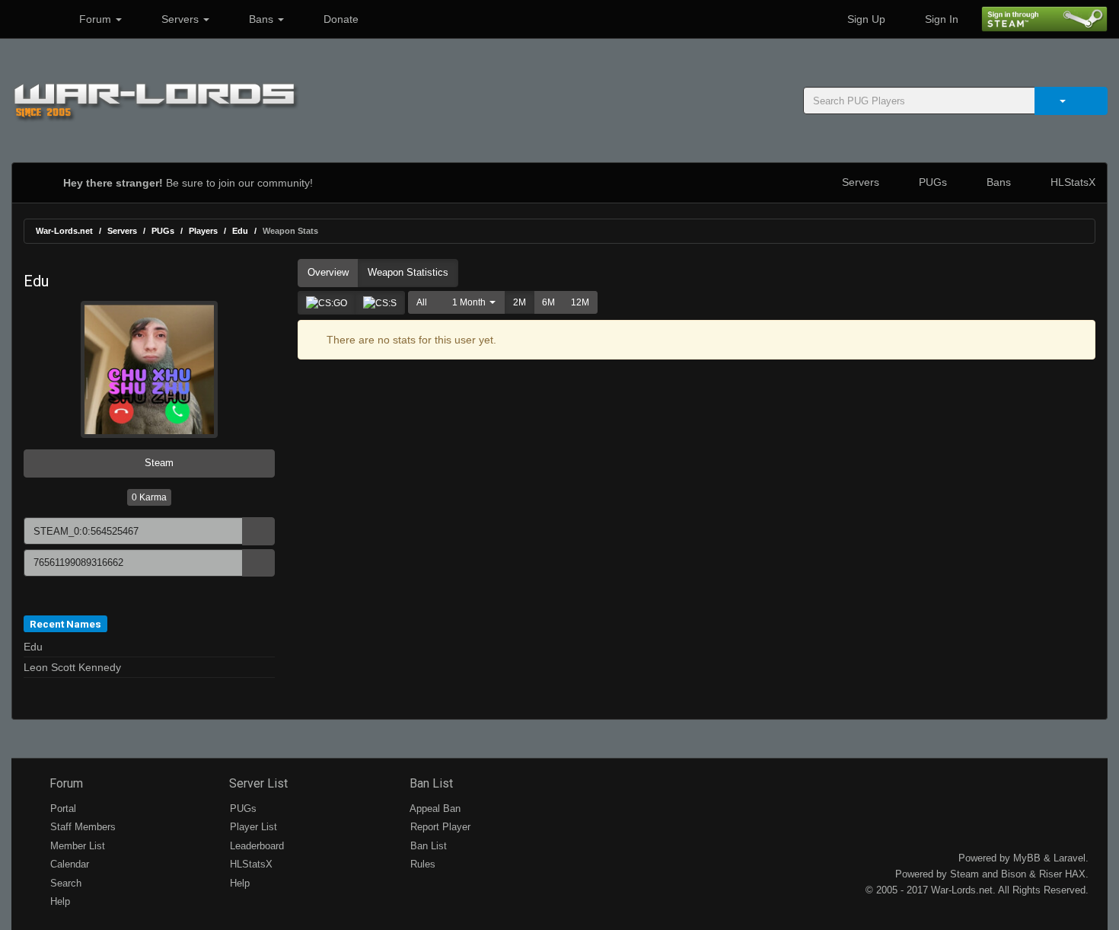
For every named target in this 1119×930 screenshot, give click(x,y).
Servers (180, 19)
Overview (328, 272)
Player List (252, 827)
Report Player (438, 827)
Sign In (940, 19)
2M (519, 302)
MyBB (1027, 858)
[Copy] (258, 531)
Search (64, 883)
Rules (421, 864)
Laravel (1070, 858)
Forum (95, 19)
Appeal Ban (434, 808)
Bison (1013, 874)
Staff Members (81, 827)
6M (548, 302)
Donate (339, 19)
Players (203, 230)
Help (58, 901)
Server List (257, 783)
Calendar (68, 864)
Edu (240, 230)
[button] (470, 302)
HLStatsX (1071, 182)
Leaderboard (255, 846)
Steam (158, 462)
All (421, 302)
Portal (61, 808)
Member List (76, 846)
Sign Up (864, 19)
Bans (261, 19)
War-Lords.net (64, 230)
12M (580, 302)
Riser (1050, 874)
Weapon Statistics (408, 272)
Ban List (429, 783)
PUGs (931, 182)
